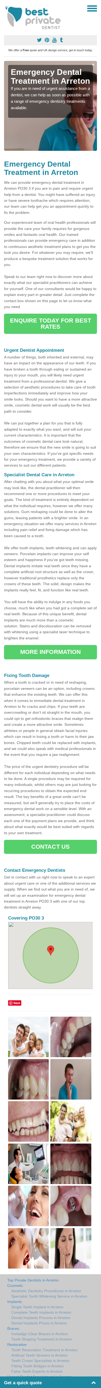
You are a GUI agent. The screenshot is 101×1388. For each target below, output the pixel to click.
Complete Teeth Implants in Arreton (41, 1312)
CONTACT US (50, 846)
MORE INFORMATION (50, 652)
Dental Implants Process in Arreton (40, 1318)
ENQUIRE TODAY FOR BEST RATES (50, 323)
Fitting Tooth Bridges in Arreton (37, 1366)
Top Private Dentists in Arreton (33, 1280)
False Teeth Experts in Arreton (37, 1371)
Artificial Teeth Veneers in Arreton (39, 1355)
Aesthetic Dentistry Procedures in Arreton (46, 1291)
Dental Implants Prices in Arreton (39, 1323)
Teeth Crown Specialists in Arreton (40, 1360)
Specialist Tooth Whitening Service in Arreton (49, 1296)
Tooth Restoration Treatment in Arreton (44, 1350)
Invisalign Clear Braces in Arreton (39, 1334)
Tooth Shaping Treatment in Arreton (41, 1339)
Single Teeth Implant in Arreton (37, 1307)
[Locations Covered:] (6, 8)
